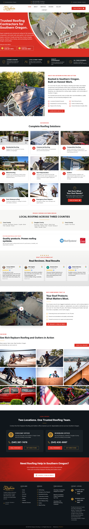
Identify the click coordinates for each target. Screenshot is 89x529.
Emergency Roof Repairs (44, 199)
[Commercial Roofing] (34, 148)
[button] (88, 273)
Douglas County (39, 222)
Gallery (58, 6)
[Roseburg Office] (72, 499)
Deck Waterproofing (13, 199)
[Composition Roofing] (64, 148)
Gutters (69, 172)
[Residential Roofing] (3, 148)
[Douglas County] (32, 223)
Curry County (69, 222)
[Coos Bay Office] (72, 490)
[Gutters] (64, 173)
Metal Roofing (10, 172)
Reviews (51, 6)
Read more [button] (5, 278)
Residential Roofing (12, 147)
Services (43, 6)
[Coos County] (1, 223)
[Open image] (18, 358)
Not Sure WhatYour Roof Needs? (75, 192)
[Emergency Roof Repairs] (33, 200)
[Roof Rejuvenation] (34, 173)
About (36, 6)
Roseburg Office (80, 498)
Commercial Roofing (43, 147)
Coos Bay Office (79, 489)
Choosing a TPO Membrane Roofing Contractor (58, 503)
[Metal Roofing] (3, 173)
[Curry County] (63, 223)
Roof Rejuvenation (43, 172)
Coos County (7, 222)
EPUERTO (61, 526)
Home (29, 6)
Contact (44, 10)
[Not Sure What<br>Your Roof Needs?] (74, 188)
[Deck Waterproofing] (3, 200)
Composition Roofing (74, 147)
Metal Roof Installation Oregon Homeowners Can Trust (59, 496)
